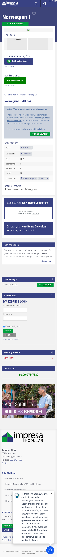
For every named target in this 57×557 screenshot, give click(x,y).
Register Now (12, 530)
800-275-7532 (16, 460)
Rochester (27, 154)
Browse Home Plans (14, 478)
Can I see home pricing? (15, 490)
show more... (46, 261)
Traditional (27, 147)
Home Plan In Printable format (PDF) (22, 95)
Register (9, 335)
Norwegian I (8, 358)
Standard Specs (29, 178)
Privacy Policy (8, 537)
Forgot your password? (11, 339)
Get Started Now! (19, 61)
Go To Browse (16, 24)
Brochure (44, 178)
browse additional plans (34, 129)
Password (7, 314)
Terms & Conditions (10, 540)
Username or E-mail (11, 306)
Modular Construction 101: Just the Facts (23, 484)
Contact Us (6, 463)
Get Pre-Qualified (15, 80)
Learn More (9, 66)
